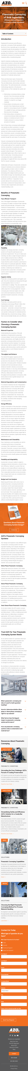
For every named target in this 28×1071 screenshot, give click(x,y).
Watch (2, 877)
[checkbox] (14, 946)
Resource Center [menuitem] (14, 1047)
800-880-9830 (14, 1061)
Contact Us (14, 530)
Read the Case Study (6, 784)
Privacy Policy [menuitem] (14, 1068)
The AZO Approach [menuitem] (14, 1043)
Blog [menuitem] (14, 1049)
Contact (14, 1053)
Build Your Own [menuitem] (14, 1041)
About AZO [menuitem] (14, 1045)
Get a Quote (14, 1057)
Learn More (4, 920)
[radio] (14, 943)
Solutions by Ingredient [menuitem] (14, 1039)
